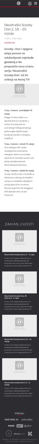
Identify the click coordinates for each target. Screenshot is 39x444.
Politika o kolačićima (12, 441)
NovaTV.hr (20, 3)
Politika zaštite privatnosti (29, 439)
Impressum (5, 439)
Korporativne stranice (26, 441)
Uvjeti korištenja (15, 439)
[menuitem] (30, 4)
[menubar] (30, 3)
